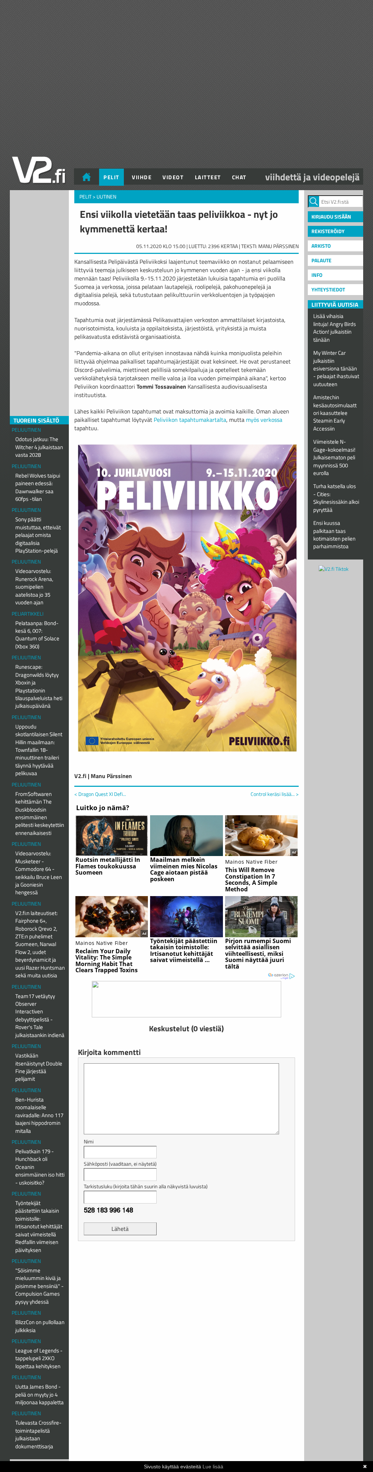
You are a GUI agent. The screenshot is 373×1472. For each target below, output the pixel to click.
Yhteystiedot (328, 289)
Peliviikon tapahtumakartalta (190, 419)
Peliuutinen (26, 429)
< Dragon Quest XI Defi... (100, 794)
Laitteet (208, 177)
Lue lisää (213, 1466)
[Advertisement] (186, 1265)
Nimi (89, 1141)
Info (316, 275)
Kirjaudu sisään (331, 216)
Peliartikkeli (27, 613)
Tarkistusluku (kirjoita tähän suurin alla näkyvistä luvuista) (146, 1186)
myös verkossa (264, 419)
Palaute (321, 260)
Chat (239, 177)
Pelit (111, 177)
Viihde (142, 177)
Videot (173, 177)
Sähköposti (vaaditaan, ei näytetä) (120, 1163)
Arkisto (321, 246)
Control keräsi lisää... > (275, 794)
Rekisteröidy (328, 231)
